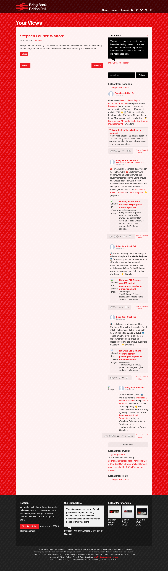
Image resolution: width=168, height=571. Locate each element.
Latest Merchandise (119, 503)
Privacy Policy (65, 557)
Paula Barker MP (116, 123)
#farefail (143, 463)
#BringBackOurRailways (119, 463)
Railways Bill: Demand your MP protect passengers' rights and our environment (130, 284)
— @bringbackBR (116, 454)
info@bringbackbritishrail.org (106, 557)
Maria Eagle (130, 120)
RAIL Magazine (137, 192)
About (104, 10)
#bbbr (130, 460)
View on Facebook (142, 150)
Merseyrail (113, 106)
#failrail (111, 470)
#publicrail (113, 467)
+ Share (23, 53)
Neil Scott (114, 559)
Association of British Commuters (128, 417)
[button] (120, 151)
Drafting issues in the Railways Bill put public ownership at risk (130, 204)
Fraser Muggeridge (94, 559)
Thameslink (141, 397)
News (114, 10)
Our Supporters (73, 503)
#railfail (135, 463)
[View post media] (111, 389)
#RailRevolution (135, 467)
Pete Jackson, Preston (118, 62)
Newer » (97, 65)
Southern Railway (127, 400)
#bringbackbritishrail (117, 460)
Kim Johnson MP (116, 120)
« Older (25, 65)
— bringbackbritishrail (118, 87)
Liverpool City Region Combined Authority (124, 102)
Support (125, 10)
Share (140, 152)
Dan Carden (142, 120)
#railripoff (123, 467)
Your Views (29, 23)
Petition (24, 503)
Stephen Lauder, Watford (42, 36)
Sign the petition (29, 526)
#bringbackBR (140, 460)
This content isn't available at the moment (125, 131)
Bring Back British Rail (31, 7)
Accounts (54, 557)
